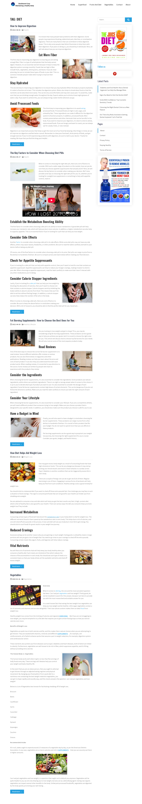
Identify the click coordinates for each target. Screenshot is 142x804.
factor (18, 242)
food (82, 608)
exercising (63, 616)
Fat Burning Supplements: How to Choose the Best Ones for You (42, 320)
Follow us (101, 66)
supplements (62, 634)
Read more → (17, 144)
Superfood (82, 4)
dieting (58, 591)
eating (83, 108)
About (128, 4)
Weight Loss (28, 457)
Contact (119, 4)
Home (72, 4)
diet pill (33, 283)
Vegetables (108, 4)
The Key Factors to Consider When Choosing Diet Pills (37, 153)
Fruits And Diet (95, 4)
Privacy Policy (105, 140)
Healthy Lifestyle (30, 324)
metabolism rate (53, 517)
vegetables (63, 593)
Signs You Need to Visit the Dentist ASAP (114, 95)
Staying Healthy (105, 145)
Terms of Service (105, 150)
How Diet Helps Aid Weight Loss (26, 453)
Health (26, 30)
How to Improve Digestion (23, 26)
